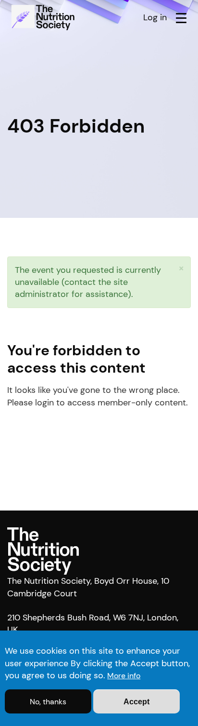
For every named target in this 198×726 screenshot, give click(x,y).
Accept (136, 702)
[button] (181, 268)
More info (123, 675)
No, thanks (48, 702)
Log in (155, 17)
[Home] (44, 17)
